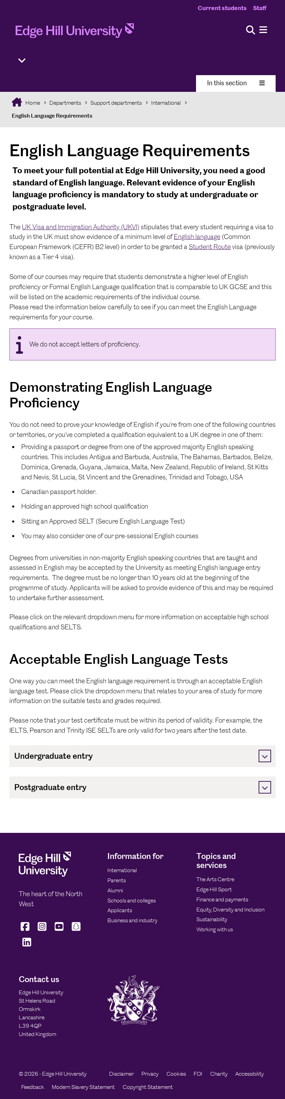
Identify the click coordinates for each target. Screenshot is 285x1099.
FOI (198, 1073)
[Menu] (263, 30)
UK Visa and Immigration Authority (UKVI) (80, 227)
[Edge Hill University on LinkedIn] (26, 946)
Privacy (149, 1073)
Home (32, 102)
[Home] (75, 32)
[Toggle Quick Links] (22, 61)
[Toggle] (265, 756)
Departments (65, 102)
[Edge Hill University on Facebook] (26, 930)
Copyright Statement (148, 1087)
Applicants (119, 910)
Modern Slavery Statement (83, 1087)
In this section (227, 83)
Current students (222, 8)
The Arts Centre (215, 879)
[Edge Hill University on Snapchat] (76, 930)
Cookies (176, 1073)
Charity (219, 1073)
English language (197, 237)
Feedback (32, 1087)
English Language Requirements (52, 115)
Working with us (214, 929)
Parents (116, 880)
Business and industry (132, 920)
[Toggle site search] (250, 30)
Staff (259, 8)
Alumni (115, 890)
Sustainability (211, 919)
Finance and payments (222, 899)
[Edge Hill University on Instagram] (42, 930)
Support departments (116, 102)
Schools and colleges (131, 900)
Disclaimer (121, 1073)
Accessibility (249, 1073)
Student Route (210, 247)
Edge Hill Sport (214, 889)
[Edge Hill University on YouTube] (59, 930)
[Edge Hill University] (45, 874)
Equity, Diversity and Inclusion (230, 909)
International (166, 102)
